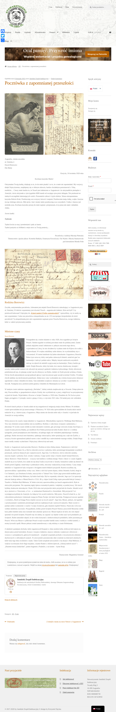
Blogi (7, 41)
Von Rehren (94, 435)
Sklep (67, 7)
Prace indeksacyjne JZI (71, 688)
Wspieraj (8, 32)
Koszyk (101, 514)
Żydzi (17, 614)
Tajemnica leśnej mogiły (98, 423)
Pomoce (52, 32)
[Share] (2, 40)
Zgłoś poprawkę (68, 692)
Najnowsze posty (20, 576)
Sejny (101, 585)
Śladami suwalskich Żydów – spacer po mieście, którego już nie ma (100, 429)
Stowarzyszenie (77, 7)
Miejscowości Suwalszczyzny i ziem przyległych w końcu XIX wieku (99, 551)
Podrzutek (11, 622)
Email (91, 186)
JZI (19, 66)
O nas (50, 7)
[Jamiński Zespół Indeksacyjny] (10, 583)
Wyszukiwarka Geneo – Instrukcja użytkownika (105, 537)
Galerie (76, 32)
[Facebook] (10, 592)
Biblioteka (66, 32)
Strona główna (12, 66)
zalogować (21, 644)
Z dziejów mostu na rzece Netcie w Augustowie (64, 622)
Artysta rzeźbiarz (96, 439)
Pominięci (94, 442)
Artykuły (27, 32)
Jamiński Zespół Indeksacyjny (39, 79)
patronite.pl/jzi (63, 565)
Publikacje (59, 7)
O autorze (9, 576)
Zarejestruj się (92, 108)
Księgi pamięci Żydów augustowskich (45, 313)
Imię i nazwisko (94, 177)
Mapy (101, 560)
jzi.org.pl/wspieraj (48, 565)
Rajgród (101, 571)
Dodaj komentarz (56, 79)
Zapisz (92, 209)
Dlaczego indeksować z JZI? (73, 683)
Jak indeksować (68, 679)
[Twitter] (2, 35)
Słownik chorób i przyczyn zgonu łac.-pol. (104, 507)
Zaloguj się (91, 111)
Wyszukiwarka (40, 32)
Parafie (17, 32)
